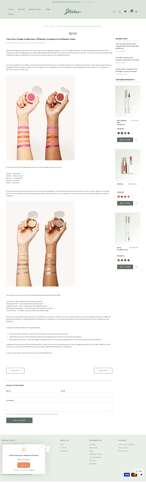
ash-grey (128, 260)
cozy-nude (128, 196)
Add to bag (125, 140)
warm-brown (122, 260)
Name (8, 391)
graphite (118, 133)
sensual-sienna (122, 196)
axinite (125, 133)
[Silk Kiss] (127, 165)
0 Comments (40, 43)
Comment (10, 400)
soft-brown (118, 260)
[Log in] (120, 11)
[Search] (114, 11)
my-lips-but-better (125, 196)
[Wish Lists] (125, 11)
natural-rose (118, 196)
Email (63, 391)
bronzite (122, 133)
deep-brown (125, 260)
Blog (52, 26)
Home (46, 26)
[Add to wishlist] (136, 140)
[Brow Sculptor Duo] (127, 228)
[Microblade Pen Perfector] (127, 101)
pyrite (128, 133)
